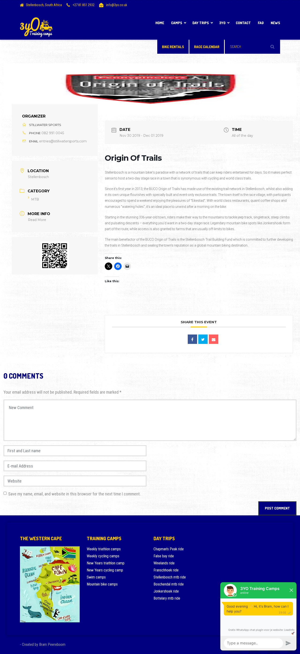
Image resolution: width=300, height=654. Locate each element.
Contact (243, 23)
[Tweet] (203, 339)
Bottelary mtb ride (167, 598)
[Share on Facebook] (192, 339)
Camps (176, 23)
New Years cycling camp (105, 570)
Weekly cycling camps (103, 556)
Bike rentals (173, 47)
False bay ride (164, 556)
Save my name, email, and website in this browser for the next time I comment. (74, 493)
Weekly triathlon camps (104, 549)
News (275, 23)
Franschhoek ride (166, 570)
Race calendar (206, 47)
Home (159, 23)
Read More (37, 220)
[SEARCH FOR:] (252, 47)
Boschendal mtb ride (169, 584)
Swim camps (96, 577)
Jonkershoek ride (166, 591)
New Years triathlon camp (105, 563)
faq (261, 23)
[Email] (213, 339)
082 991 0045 (52, 133)
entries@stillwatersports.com (63, 141)
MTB (35, 199)
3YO (222, 23)
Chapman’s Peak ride (169, 549)
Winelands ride (164, 563)
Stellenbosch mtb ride (170, 577)
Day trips (200, 23)
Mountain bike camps (102, 584)
